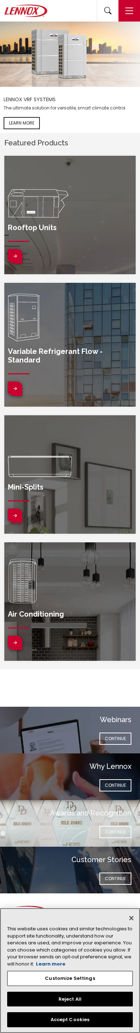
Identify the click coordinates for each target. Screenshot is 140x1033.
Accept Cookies (70, 1019)
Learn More (21, 123)
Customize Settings (70, 978)
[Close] (131, 918)
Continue (117, 738)
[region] (70, 970)
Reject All (70, 999)
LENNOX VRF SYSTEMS (30, 99)
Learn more (50, 963)
